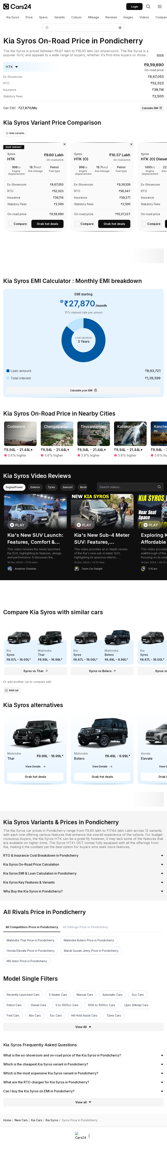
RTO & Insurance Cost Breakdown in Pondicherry (40, 855)
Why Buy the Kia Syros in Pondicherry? (33, 891)
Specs (43, 17)
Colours (76, 17)
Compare (20, 224)
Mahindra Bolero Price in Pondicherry (89, 940)
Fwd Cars (13, 1015)
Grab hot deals (47, 224)
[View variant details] (35, 186)
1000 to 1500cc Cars (101, 1005)
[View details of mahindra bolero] (102, 748)
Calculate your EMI (81, 390)
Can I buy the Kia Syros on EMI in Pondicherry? (39, 1091)
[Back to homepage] (17, 6)
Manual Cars (85, 994)
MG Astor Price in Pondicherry (27, 961)
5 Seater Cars (58, 994)
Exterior (35, 487)
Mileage (93, 17)
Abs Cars (35, 1015)
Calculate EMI (150, 108)
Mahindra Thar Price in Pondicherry (30, 940)
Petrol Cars (14, 1005)
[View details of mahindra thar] (35, 748)
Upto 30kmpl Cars (136, 1005)
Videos (144, 17)
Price (29, 17)
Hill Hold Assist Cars (84, 1015)
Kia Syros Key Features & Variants (29, 882)
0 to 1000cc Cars (67, 1005)
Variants (59, 17)
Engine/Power (14, 487)
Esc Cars (56, 1015)
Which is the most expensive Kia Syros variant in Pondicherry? (50, 1073)
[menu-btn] (160, 6)
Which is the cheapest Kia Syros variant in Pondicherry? (45, 1064)
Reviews (111, 17)
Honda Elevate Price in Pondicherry (31, 950)
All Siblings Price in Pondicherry (85, 927)
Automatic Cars (112, 994)
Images (128, 17)
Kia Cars (37, 1120)
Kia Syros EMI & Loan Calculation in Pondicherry (40, 873)
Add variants (16, 133)
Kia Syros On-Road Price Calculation (31, 864)
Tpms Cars (114, 1015)
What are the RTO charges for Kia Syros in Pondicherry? (46, 1082)
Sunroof (68, 487)
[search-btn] (148, 6)
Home (8, 1120)
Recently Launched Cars (23, 994)
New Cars (22, 1120)
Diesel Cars (38, 1005)
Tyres (51, 487)
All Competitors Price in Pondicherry (32, 927)
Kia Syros (13, 17)
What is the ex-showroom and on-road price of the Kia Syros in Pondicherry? (62, 1055)
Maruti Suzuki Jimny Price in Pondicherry (91, 950)
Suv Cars (138, 994)
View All (81, 1027)
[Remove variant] (64, 144)
